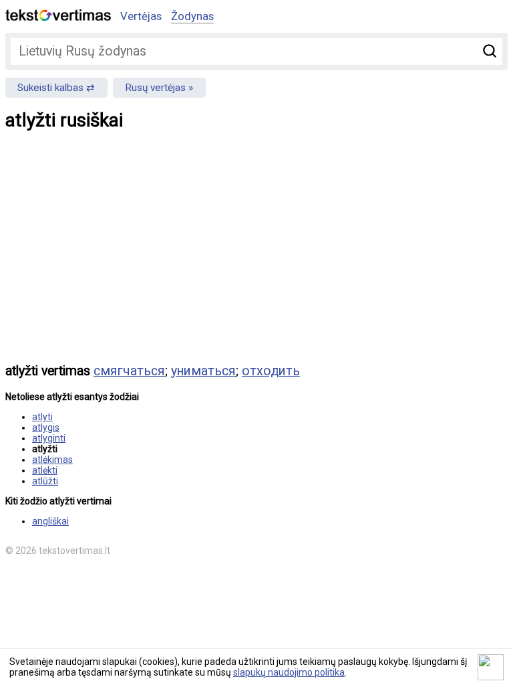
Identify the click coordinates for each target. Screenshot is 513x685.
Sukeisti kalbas (50, 88)
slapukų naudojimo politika (289, 672)
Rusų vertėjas (155, 88)
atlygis (45, 427)
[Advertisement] (256, 256)
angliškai (50, 521)
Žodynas (192, 16)
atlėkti (44, 470)
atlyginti (48, 438)
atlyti (42, 416)
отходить (271, 371)
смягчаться (129, 371)
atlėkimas (52, 459)
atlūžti (45, 481)
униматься (203, 371)
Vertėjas (141, 16)
